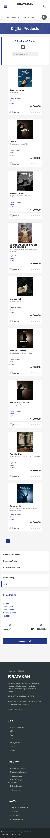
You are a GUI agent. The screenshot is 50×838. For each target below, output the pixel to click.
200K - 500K (8, 606)
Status (12, 746)
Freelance (15, 815)
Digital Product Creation (20, 807)
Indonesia (11, 671)
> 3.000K (6, 615)
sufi (5, 584)
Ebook (11, 101)
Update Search (25, 641)
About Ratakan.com (17, 727)
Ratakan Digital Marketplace (15, 781)
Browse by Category (11, 554)
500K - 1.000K (8, 609)
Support (13, 750)
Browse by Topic (10, 561)
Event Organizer (17, 819)
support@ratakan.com (16, 709)
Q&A (11, 731)
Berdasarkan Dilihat (11, 567)
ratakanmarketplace (19, 772)
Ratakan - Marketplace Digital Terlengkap (18, 832)
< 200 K (6, 603)
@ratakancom (16, 776)
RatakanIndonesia (18, 768)
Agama (11, 103)
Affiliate (14, 811)
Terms (12, 738)
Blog (11, 735)
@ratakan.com (16, 786)
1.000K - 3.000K (9, 612)
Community (15, 790)
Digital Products (15, 98)
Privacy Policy (14, 742)
